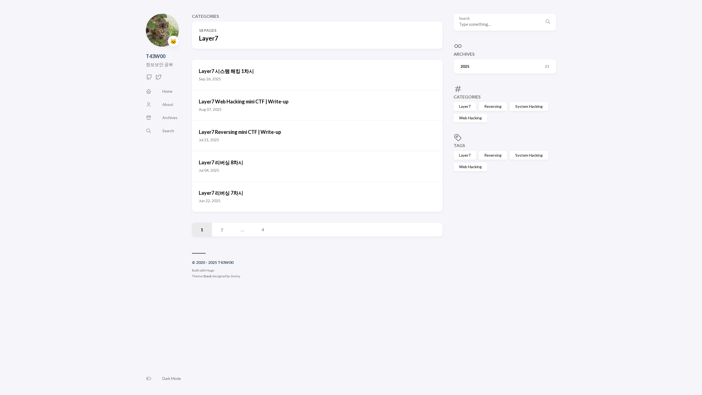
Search (464, 18)
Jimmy (235, 276)
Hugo (210, 270)
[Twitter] (158, 78)
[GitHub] (149, 78)
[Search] (548, 22)
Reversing (493, 106)
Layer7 (465, 106)
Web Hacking (470, 117)
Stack (207, 276)
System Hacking (529, 106)
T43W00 (155, 56)
